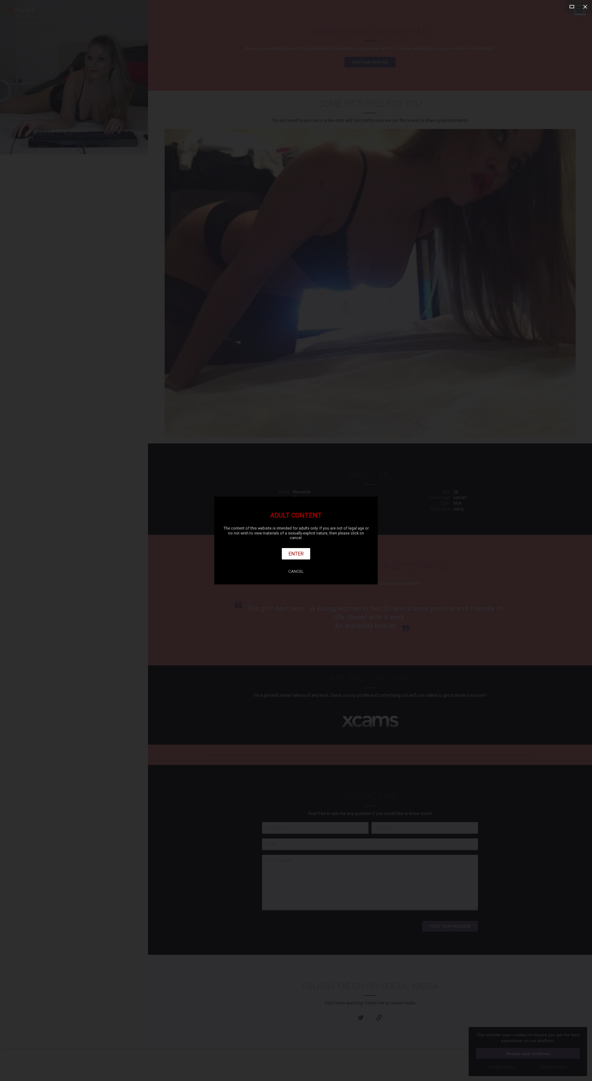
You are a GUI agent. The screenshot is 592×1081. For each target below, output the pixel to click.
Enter (296, 554)
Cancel (296, 571)
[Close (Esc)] (585, 7)
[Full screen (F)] (571, 7)
